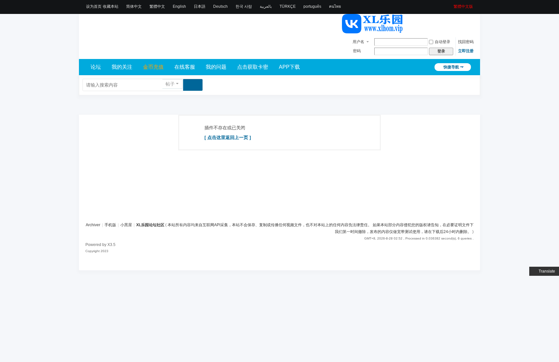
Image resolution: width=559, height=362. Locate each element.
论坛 (96, 67)
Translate (547, 271)
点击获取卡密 (252, 67)
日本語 (199, 6)
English (179, 6)
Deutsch (220, 6)
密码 (357, 51)
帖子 (170, 84)
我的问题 (216, 67)
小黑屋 (126, 225)
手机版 (110, 225)
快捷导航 (451, 67)
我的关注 (122, 67)
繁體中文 (157, 6)
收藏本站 (110, 6)
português (312, 6)
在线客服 (184, 67)
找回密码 (466, 42)
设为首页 (94, 6)
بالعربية (266, 6)
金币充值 (153, 67)
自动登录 (442, 42)
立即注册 (466, 51)
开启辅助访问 (451, 4)
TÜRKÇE (288, 6)
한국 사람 (244, 6)
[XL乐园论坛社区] (373, 30)
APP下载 (289, 67)
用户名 (358, 42)
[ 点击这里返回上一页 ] (227, 137)
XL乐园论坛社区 (150, 225)
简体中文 (134, 6)
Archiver (93, 225)
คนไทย (335, 6)
